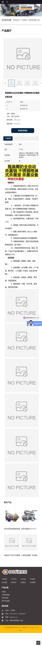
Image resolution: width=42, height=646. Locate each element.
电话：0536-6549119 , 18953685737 (15, 614)
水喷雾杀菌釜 (6, 595)
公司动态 (23, 579)
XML (20, 630)
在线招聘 (32, 582)
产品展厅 (24, 20)
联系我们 (13, 582)
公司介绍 (13, 579)
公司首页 (4, 579)
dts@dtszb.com (14, 617)
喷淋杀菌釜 (33, 20)
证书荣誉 (4, 582)
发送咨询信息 (22, 130)
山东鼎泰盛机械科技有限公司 (12, 627)
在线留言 (23, 582)
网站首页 (16, 20)
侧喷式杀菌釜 (6, 601)
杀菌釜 (4, 592)
